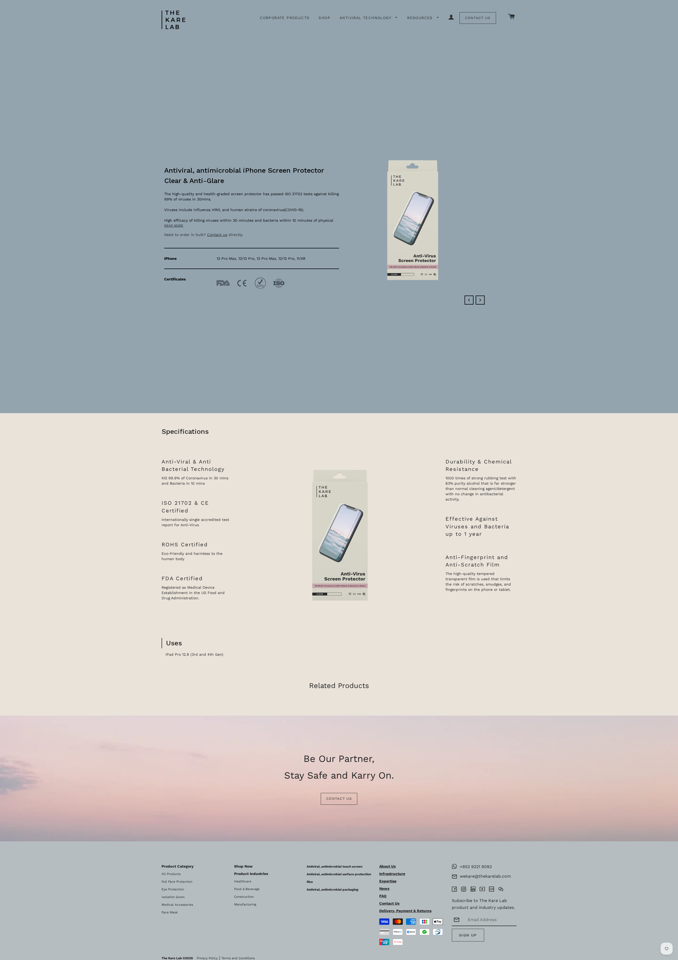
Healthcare (242, 881)
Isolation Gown (173, 897)
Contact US (339, 799)
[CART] (511, 17)
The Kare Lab (172, 958)
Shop (324, 18)
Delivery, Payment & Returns (405, 911)
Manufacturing (245, 904)
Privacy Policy (207, 958)
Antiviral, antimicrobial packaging (332, 889)
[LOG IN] (451, 17)
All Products (171, 874)
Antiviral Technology (366, 18)
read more (173, 225)
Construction (244, 897)
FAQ (382, 896)
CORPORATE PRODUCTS (284, 18)
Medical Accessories (177, 905)
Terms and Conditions (238, 958)
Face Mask (170, 912)
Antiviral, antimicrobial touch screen (334, 866)
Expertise (387, 881)
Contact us (217, 235)
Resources (420, 18)
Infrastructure (392, 874)
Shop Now (243, 866)
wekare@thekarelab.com (484, 876)
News (384, 888)
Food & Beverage (247, 889)
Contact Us (477, 18)
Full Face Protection (177, 881)
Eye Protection (173, 889)
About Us (387, 866)
